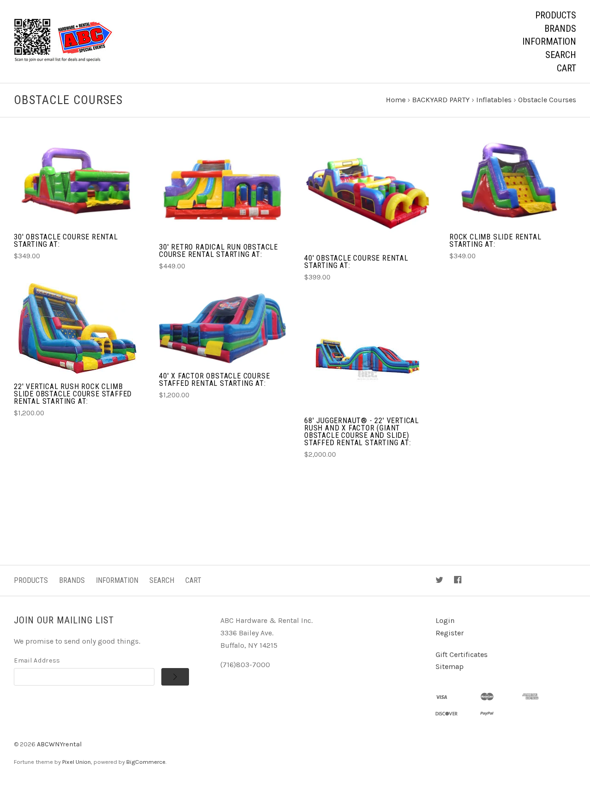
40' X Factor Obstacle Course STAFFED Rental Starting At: (214, 380)
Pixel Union (76, 761)
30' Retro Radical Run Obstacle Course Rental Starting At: (218, 251)
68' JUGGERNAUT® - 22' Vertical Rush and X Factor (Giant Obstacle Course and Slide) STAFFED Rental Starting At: (361, 431)
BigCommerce (145, 761)
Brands (560, 28)
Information (549, 41)
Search (560, 54)
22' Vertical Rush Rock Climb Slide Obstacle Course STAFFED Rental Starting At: (73, 394)
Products (555, 15)
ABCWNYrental (59, 744)
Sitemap (450, 666)
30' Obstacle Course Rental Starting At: (66, 241)
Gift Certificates (462, 654)
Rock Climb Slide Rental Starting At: (495, 241)
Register (450, 632)
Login (445, 620)
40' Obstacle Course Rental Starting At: (356, 262)
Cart (566, 68)
